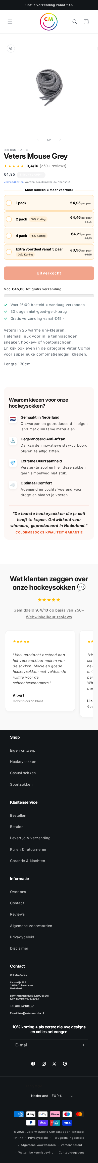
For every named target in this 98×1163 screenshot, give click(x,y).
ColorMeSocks (37, 1131)
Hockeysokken (23, 761)
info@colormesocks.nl (31, 1013)
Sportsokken (21, 784)
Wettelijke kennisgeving (36, 1152)
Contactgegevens (72, 1152)
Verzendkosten (14, 181)
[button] (10, 21)
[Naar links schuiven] (37, 139)
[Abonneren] (82, 1045)
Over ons (18, 892)
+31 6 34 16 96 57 (24, 1005)
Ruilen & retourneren (28, 849)
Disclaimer (19, 948)
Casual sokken (23, 773)
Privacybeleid (22, 937)
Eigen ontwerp (23, 750)
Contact (17, 903)
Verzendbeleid (71, 1145)
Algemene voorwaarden (31, 926)
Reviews (17, 914)
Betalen (16, 826)
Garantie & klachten (27, 860)
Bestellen (18, 815)
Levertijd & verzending (30, 838)
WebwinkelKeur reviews (49, 617)
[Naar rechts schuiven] (60, 139)
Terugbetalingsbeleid (68, 1137)
